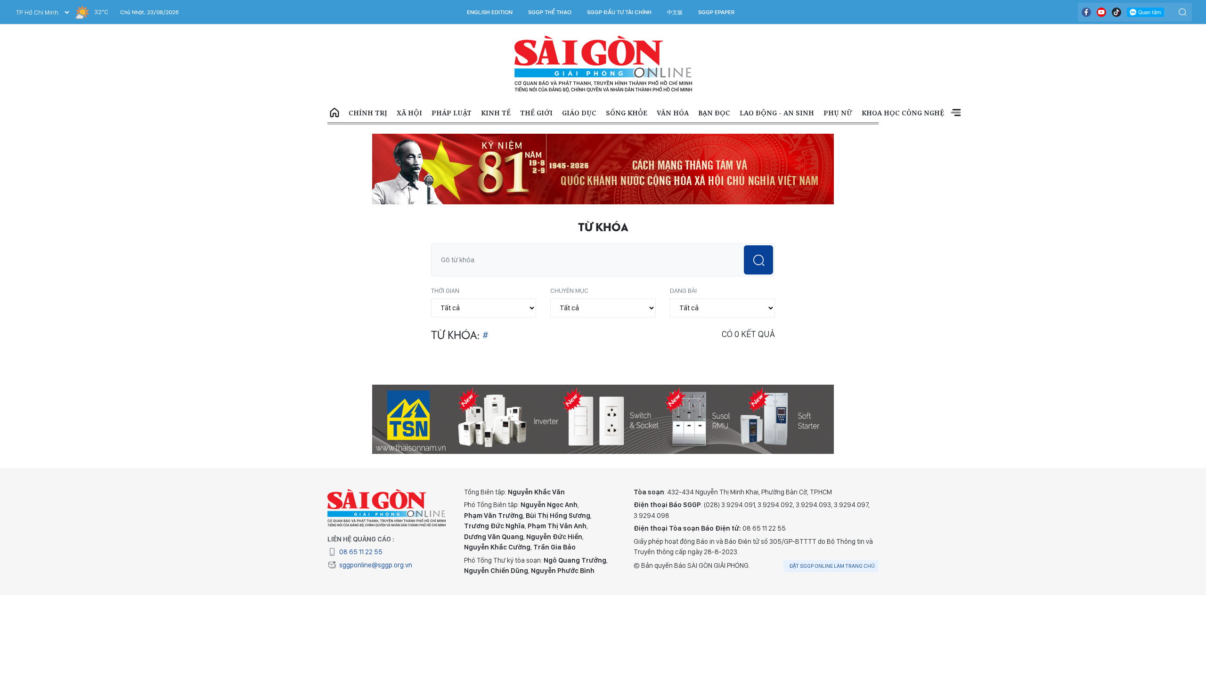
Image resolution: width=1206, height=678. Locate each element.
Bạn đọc (714, 112)
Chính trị (368, 112)
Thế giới (536, 112)
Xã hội (409, 112)
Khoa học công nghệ (903, 112)
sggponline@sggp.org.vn (375, 565)
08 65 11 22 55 (361, 552)
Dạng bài (683, 290)
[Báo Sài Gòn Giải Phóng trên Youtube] (1101, 12)
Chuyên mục (569, 290)
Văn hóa (673, 112)
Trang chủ (334, 113)
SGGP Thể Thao (549, 12)
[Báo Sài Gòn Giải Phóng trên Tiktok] (1116, 12)
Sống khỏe (626, 112)
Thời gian (445, 290)
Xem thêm (956, 113)
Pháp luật (452, 112)
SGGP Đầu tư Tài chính (619, 12)
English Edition (490, 12)
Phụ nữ (837, 112)
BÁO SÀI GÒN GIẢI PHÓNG (603, 64)
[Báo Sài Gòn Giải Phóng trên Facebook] (1086, 12)
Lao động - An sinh (777, 112)
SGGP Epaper (716, 12)
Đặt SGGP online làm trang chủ (832, 566)
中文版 (675, 12)
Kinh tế (496, 112)
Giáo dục (579, 112)
